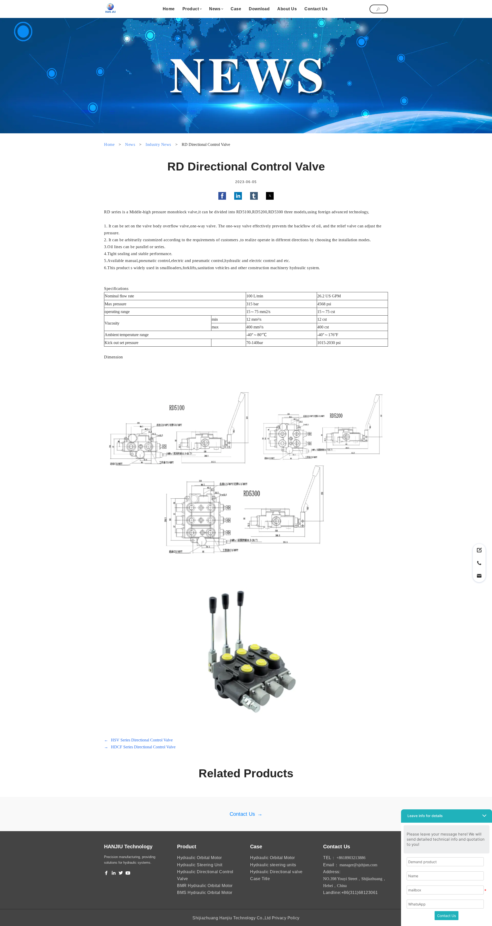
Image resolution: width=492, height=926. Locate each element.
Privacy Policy (286, 918)
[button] (222, 196)
